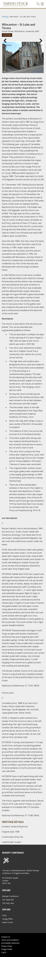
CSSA (4, 915)
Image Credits (6, 949)
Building (5, 16)
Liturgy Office (7, 919)
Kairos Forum (7, 922)
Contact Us (5, 937)
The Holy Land (8, 903)
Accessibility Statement (10, 943)
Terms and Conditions (10, 940)
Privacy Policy (6, 946)
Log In (3, 952)
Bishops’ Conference (10, 896)
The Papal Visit (8, 899)
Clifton (7, 35)
